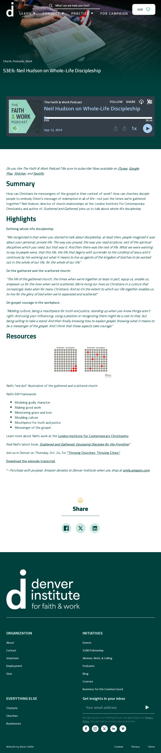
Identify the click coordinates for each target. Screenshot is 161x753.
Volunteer (12, 658)
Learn (25, 13)
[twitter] (104, 728)
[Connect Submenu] (62, 13)
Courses (88, 681)
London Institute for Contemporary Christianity (93, 436)
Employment (14, 666)
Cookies (118, 747)
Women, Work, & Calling (97, 658)
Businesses (13, 723)
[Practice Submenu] (91, 13)
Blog (85, 673)
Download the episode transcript (30, 461)
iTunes (122, 168)
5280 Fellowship (93, 650)
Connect (51, 13)
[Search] (51, 5)
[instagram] (95, 728)
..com (136, 470)
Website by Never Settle (20, 746)
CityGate (12, 708)
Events (87, 642)
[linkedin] (113, 728)
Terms (151, 747)
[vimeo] (122, 728)
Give (9, 673)
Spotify (38, 173)
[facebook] (86, 728)
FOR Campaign (114, 13)
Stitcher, (20, 173)
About (10, 642)
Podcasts (89, 666)
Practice (80, 13)
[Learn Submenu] (33, 13)
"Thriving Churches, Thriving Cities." (93, 452)
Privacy (135, 747)
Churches (12, 715)
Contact (11, 650)
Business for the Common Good (103, 689)
